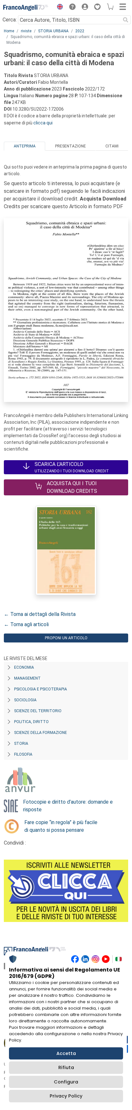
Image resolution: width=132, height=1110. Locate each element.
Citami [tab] (112, 146)
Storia (21, 743)
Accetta (66, 1053)
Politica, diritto (31, 722)
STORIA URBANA (53, 31)
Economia (24, 667)
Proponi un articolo (66, 638)
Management (27, 678)
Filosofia (23, 754)
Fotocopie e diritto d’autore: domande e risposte (68, 806)
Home (9, 31)
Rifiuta (66, 1067)
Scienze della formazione (40, 732)
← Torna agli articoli (26, 624)
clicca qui (43, 122)
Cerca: (10, 20)
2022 (79, 31)
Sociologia (25, 700)
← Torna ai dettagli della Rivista (40, 614)
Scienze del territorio (38, 711)
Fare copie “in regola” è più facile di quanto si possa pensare (60, 826)
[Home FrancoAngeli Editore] (25, 7)
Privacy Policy (66, 1096)
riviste (26, 31)
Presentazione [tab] (70, 146)
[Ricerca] (125, 19)
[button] (58, 8)
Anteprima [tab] (25, 146)
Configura (66, 1082)
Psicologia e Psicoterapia (40, 689)
